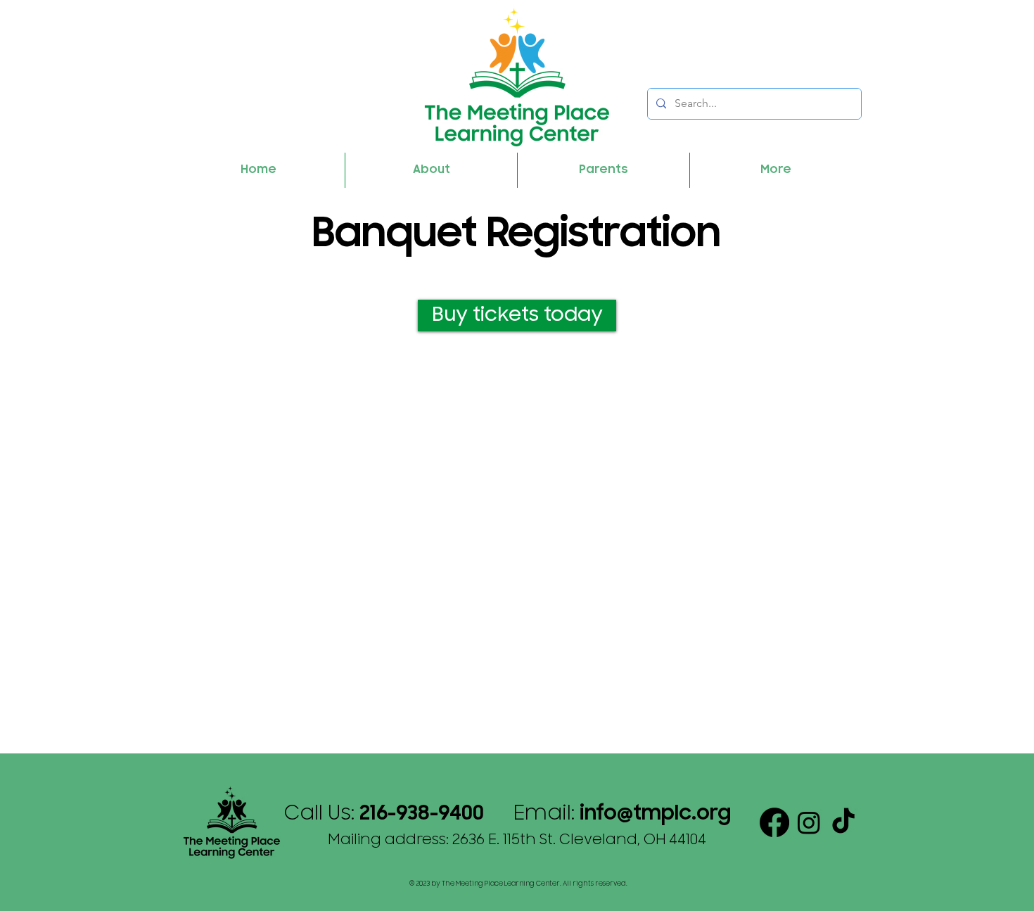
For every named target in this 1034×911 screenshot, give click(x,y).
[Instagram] (809, 822)
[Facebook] (774, 822)
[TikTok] (843, 822)
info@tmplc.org (655, 814)
